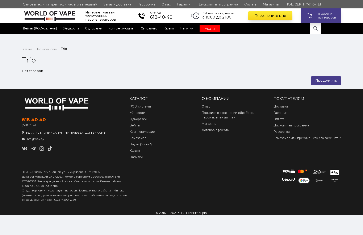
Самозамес (149, 28)
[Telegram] (33, 149)
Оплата (279, 119)
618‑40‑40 (34, 119)
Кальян (169, 28)
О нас (206, 106)
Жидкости (71, 28)
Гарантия (280, 113)
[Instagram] (41, 149)
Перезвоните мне (270, 16)
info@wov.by (35, 139)
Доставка (281, 106)
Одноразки (93, 28)
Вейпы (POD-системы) (40, 28)
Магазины (209, 124)
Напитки (186, 28)
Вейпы (135, 125)
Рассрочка (282, 132)
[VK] (25, 149)
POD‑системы (140, 106)
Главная (27, 48)
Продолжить (326, 80)
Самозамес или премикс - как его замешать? (307, 138)
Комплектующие (121, 28)
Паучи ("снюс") (141, 144)
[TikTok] (50, 149)
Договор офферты (215, 130)
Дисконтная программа (291, 125)
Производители (46, 48)
